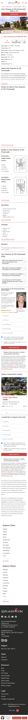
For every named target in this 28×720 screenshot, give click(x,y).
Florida (5, 588)
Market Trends (5, 678)
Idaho (4, 593)
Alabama (5, 569)
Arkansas (5, 575)
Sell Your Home (5, 675)
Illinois (4, 596)
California (5, 577)
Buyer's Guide (5, 680)
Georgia (5, 591)
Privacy (3, 696)
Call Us (24, 718)
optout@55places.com (11, 366)
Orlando (5, 529)
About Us (3, 657)
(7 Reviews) (15, 312)
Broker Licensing (6, 685)
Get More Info (14, 14)
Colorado (5, 580)
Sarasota (5, 542)
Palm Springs (6, 548)
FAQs (2, 670)
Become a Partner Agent (8, 683)
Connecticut (6, 583)
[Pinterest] (16, 617)
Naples (5, 534)
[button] (14, 262)
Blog (2, 668)
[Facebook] (2, 617)
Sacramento (6, 550)
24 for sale (11, 406)
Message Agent (17, 718)
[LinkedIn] (6, 617)
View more (6, 561)
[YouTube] (12, 617)
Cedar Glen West (9, 397)
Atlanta (5, 555)
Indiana (5, 599)
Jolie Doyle (4, 297)
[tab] (7, 41)
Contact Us (4, 659)
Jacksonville (6, 540)
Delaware (5, 585)
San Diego (6, 545)
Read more (4, 83)
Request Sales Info (14, 347)
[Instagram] (9, 617)
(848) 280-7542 (22, 36)
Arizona (5, 572)
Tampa (5, 531)
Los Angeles (6, 553)
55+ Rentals (4, 673)
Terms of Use (9, 369)
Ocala (4, 537)
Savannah (5, 558)
